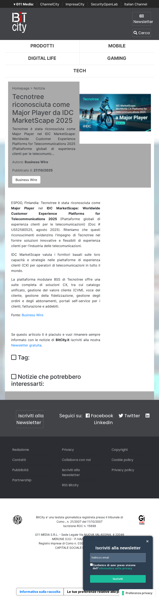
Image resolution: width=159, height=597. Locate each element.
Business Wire (26, 180)
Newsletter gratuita (26, 345)
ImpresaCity (75, 4)
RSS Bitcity (70, 485)
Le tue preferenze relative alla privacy (97, 592)
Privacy (68, 449)
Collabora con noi (76, 459)
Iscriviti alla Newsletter (30, 419)
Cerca (143, 32)
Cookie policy (122, 459)
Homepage (20, 88)
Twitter (131, 415)
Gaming (116, 58)
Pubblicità (20, 470)
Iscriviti (118, 578)
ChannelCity (49, 4)
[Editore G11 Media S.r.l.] (142, 519)
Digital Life (42, 58)
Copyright (120, 449)
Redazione (20, 449)
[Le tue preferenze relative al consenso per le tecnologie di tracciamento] (137, 593)
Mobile (116, 45)
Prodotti (42, 45)
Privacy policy (123, 470)
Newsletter (142, 21)
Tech (79, 70)
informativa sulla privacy (115, 568)
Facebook (101, 415)
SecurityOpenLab (104, 4)
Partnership (21, 480)
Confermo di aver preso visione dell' (114, 567)
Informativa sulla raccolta (40, 592)
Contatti (19, 459)
